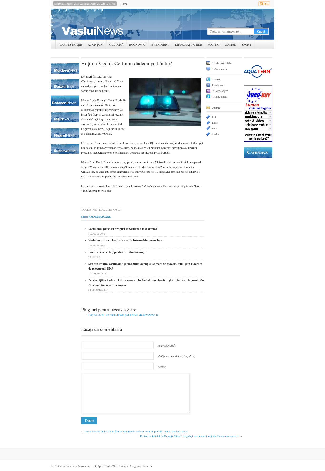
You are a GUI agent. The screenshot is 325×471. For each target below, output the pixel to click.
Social (230, 44)
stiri (109, 209)
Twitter (216, 79)
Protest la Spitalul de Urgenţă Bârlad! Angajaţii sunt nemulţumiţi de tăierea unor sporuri (189, 436)
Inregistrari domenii (141, 466)
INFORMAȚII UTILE (188, 44)
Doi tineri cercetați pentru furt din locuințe (116, 252)
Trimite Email (219, 96)
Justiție (216, 107)
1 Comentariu (219, 69)
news (101, 209)
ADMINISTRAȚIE (70, 44)
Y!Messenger (220, 91)
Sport (246, 44)
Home (123, 3)
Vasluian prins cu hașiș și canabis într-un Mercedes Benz (125, 240)
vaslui (117, 209)
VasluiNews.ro (67, 466)
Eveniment (160, 44)
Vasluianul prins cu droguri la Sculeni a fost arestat (122, 228)
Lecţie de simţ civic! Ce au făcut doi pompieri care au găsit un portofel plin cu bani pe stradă (136, 431)
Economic (137, 44)
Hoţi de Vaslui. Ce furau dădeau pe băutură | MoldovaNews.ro (123, 315)
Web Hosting (119, 466)
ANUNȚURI (95, 44)
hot (94, 209)
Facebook (217, 85)
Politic (213, 44)
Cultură (116, 44)
